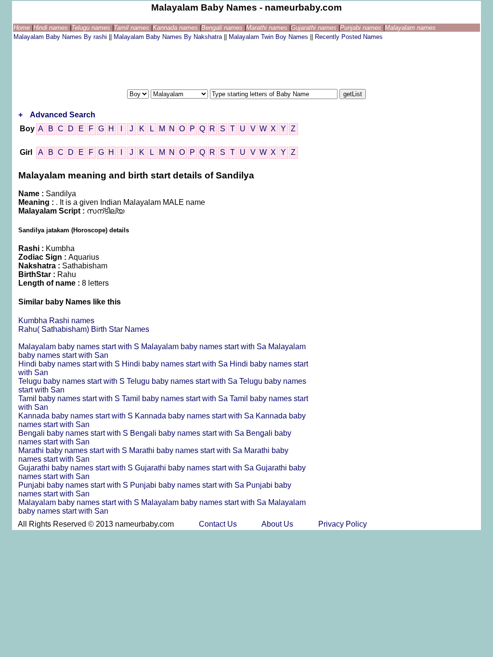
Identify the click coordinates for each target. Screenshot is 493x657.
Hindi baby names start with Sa (176, 364)
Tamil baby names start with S (70, 398)
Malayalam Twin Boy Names (269, 36)
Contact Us (219, 524)
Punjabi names (361, 27)
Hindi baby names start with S (70, 364)
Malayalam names (410, 27)
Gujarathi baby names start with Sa (195, 468)
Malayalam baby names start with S (79, 346)
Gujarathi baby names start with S (76, 468)
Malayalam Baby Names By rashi (61, 36)
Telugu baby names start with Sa (183, 381)
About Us (278, 524)
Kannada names (176, 27)
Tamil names (132, 27)
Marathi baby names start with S (73, 450)
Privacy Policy (342, 524)
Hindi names (51, 27)
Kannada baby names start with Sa (195, 416)
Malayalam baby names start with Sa (204, 346)
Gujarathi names (314, 27)
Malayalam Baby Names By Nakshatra (169, 36)
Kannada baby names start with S (76, 416)
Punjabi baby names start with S (74, 485)
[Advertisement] (188, 64)
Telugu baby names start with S (72, 381)
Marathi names (267, 27)
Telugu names (91, 27)
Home (22, 27)
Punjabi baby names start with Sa (188, 485)
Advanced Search (62, 115)
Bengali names (223, 27)
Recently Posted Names (349, 36)
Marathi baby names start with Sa (186, 450)
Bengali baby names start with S (74, 433)
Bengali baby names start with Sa (188, 433)
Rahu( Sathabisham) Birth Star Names (83, 329)
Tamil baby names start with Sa (176, 398)
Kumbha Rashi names (56, 320)
